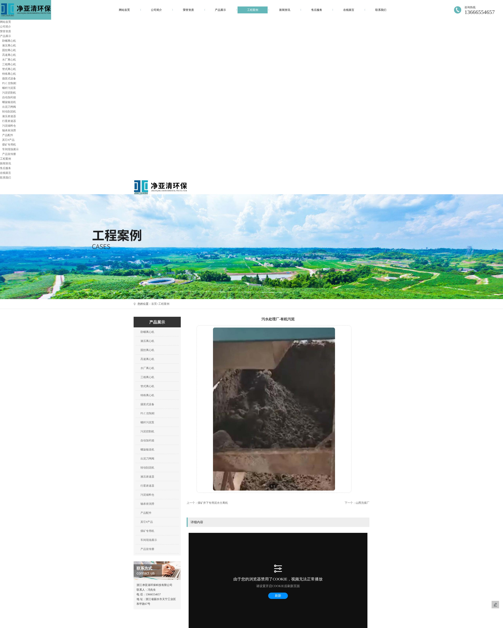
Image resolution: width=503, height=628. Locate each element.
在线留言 (348, 9)
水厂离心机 (9, 59)
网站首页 (124, 9)
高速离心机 (9, 54)
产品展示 (220, 9)
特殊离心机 (9, 73)
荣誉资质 (188, 9)
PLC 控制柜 (9, 83)
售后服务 (316, 9)
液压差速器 (9, 116)
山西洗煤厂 (362, 502)
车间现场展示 (10, 149)
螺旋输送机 (9, 102)
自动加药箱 (9, 97)
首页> (154, 303)
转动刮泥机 (9, 111)
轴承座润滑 (9, 130)
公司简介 (156, 9)
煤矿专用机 (9, 144)
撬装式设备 (9, 78)
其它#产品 (8, 139)
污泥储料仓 (9, 125)
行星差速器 (9, 121)
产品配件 (7, 135)
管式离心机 (9, 69)
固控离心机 (9, 50)
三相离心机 (9, 64)
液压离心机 (9, 45)
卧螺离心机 (9, 40)
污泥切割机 (9, 92)
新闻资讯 (284, 9)
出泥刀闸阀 (9, 106)
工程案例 (252, 9)
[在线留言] (495, 604)
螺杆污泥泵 (9, 88)
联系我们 (380, 9)
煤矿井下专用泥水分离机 (213, 502)
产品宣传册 (9, 154)
